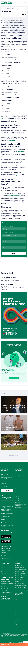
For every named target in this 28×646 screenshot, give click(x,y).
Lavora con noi (18, 494)
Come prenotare (18, 476)
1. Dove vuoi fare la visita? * (8, 226)
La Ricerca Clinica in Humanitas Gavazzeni (6, 591)
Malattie (16, 486)
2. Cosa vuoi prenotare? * (7, 232)
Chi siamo (17, 473)
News (16, 492)
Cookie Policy (17, 642)
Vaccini (16, 612)
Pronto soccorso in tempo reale (6, 570)
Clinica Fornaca (18, 581)
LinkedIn (3, 560)
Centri (16, 482)
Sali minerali (17, 620)
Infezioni (16, 608)
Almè (2, 604)
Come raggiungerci (19, 475)
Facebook (3, 558)
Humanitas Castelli (19, 577)
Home (3, 8)
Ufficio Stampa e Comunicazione (18, 508)
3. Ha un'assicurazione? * (7, 238)
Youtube (9, 558)
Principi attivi (17, 600)
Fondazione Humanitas (6, 586)
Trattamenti (17, 490)
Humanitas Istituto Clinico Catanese (20, 588)
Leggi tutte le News (13, 455)
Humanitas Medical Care (20, 573)
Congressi (3, 573)
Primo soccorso (18, 618)
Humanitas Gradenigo (19, 583)
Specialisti (17, 606)
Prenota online (5, 644)
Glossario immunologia (20, 604)
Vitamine (16, 614)
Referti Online (4, 567)
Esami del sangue (18, 616)
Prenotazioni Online (5, 565)
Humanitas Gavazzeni (19, 567)
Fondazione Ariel (4, 588)
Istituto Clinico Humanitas (20, 569)
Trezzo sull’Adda (4, 606)
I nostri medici (18, 484)
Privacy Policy (11, 642)
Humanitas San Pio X (19, 571)
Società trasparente (19, 496)
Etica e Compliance (19, 498)
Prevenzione (17, 602)
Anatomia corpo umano (20, 624)
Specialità (17, 480)
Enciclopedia (7, 8)
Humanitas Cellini (18, 579)
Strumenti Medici (18, 610)
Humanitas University (5, 581)
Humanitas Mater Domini (20, 575)
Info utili (16, 478)
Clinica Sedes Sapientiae (20, 585)
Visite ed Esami (18, 488)
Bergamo (3, 602)
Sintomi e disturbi (18, 597)
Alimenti (16, 622)
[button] (25, 3)
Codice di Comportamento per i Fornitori (20, 501)
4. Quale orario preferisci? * (8, 245)
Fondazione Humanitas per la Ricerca (7, 584)
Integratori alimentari (19, 599)
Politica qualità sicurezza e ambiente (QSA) (21, 505)
